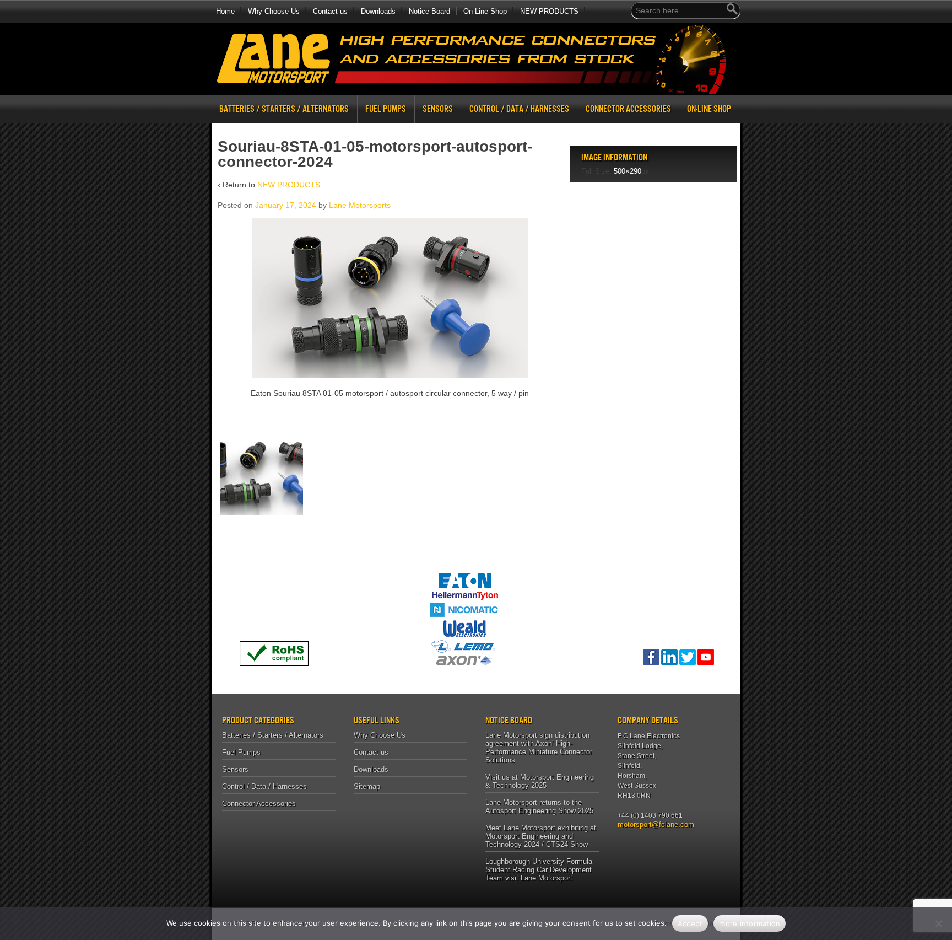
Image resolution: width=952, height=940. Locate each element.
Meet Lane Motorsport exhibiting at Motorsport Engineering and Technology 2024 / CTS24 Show (540, 836)
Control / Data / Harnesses (519, 109)
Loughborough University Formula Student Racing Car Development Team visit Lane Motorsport (538, 869)
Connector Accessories (628, 109)
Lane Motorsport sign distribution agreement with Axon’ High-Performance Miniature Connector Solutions (538, 747)
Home (225, 11)
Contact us (330, 11)
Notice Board (429, 11)
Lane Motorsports (360, 205)
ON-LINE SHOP (709, 109)
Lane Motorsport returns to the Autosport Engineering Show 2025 (539, 806)
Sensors (438, 109)
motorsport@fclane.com (652, 824)
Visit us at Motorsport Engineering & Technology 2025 (539, 781)
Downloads (378, 11)
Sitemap (367, 786)
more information (749, 923)
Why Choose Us (274, 11)
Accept (690, 923)
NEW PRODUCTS (549, 11)
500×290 (627, 171)
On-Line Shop (485, 11)
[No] (938, 923)
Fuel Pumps (385, 109)
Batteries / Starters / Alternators (284, 109)
